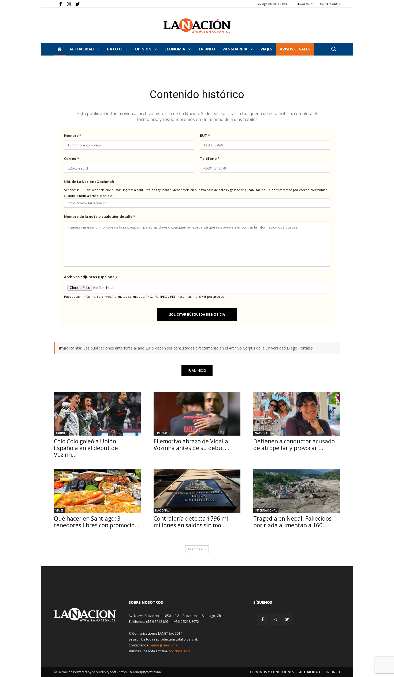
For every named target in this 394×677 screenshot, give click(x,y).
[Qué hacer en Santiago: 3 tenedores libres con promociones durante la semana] (97, 491)
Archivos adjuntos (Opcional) (90, 276)
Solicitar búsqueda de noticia (197, 314)
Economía (175, 48)
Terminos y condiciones (272, 672)
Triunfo (206, 48)
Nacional (262, 433)
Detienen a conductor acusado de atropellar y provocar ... (294, 444)
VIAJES (266, 48)
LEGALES (303, 4)
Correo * (71, 158)
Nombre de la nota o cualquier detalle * (99, 216)
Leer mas (195, 549)
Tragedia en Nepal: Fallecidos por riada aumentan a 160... (292, 522)
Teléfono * (210, 158)
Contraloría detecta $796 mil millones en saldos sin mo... (192, 522)
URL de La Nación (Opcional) (89, 181)
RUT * (205, 135)
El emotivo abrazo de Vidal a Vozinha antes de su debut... (191, 444)
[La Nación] (197, 25)
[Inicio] (60, 49)
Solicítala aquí (179, 651)
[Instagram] (67, 4)
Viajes (59, 510)
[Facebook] (58, 4)
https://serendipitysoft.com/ (140, 672)
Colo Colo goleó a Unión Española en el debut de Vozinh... (86, 447)
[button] (333, 49)
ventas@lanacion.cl (164, 645)
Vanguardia (235, 48)
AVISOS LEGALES (295, 48)
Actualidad (82, 48)
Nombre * (72, 135)
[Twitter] (76, 4)
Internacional (266, 510)
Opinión (144, 48)
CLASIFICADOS (330, 4)
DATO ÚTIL (117, 48)
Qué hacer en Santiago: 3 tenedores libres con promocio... (96, 522)
